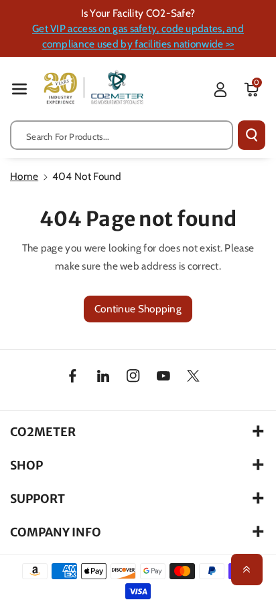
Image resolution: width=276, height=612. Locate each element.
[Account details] (220, 89)
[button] (19, 88)
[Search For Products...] (251, 135)
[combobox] (121, 135)
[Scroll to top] (247, 569)
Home (24, 176)
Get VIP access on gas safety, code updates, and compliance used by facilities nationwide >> (138, 36)
